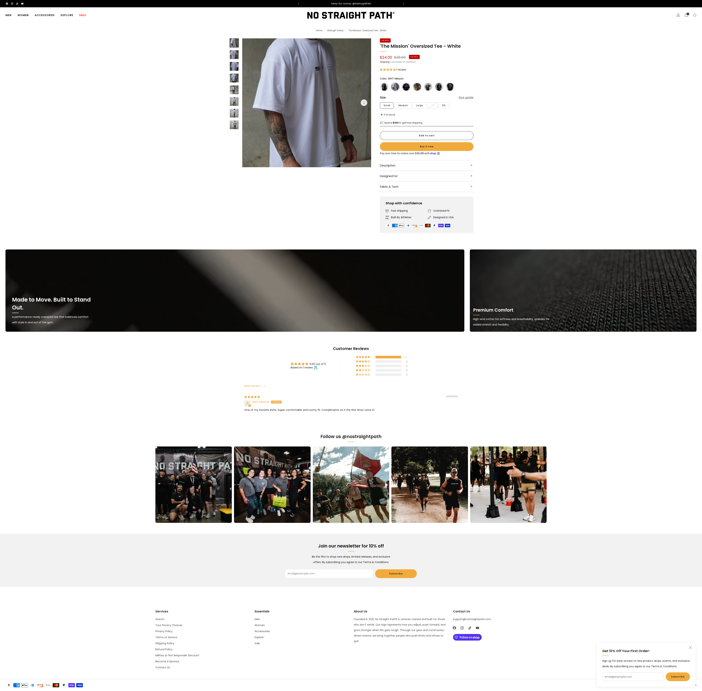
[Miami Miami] (406, 86)
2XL (444, 105)
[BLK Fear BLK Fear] (428, 86)
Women (23, 15)
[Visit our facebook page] (7, 3)
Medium (403, 105)
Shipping (385, 61)
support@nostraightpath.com (472, 619)
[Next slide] (364, 103)
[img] (252, 397)
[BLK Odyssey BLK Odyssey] (450, 86)
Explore (67, 15)
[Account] (678, 15)
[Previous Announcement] (298, 3)
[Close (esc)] (690, 647)
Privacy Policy (164, 631)
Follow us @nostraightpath (351, 436)
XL (432, 105)
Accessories (45, 15)
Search (159, 619)
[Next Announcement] (403, 3)
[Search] (695, 15)
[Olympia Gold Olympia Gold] (417, 86)
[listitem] (351, 3)
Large (419, 105)
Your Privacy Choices (168, 625)
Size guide (465, 97)
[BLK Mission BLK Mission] (384, 86)
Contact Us (162, 667)
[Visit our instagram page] (12, 3)
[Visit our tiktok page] (17, 3)
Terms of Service (166, 637)
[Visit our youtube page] (22, 3)
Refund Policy (164, 649)
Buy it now (426, 146)
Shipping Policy (164, 643)
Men (8, 15)
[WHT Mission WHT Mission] (395, 86)
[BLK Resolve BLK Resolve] (439, 86)
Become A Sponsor (167, 661)
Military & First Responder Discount (177, 655)
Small (387, 105)
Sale (82, 15)
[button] (388, 69)
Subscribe (678, 676)
